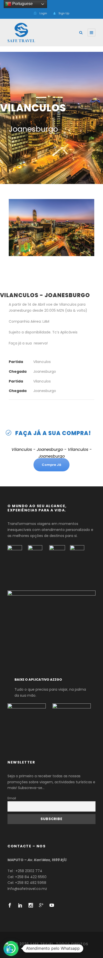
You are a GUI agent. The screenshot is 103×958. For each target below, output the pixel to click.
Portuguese (22, 4)
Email (12, 798)
